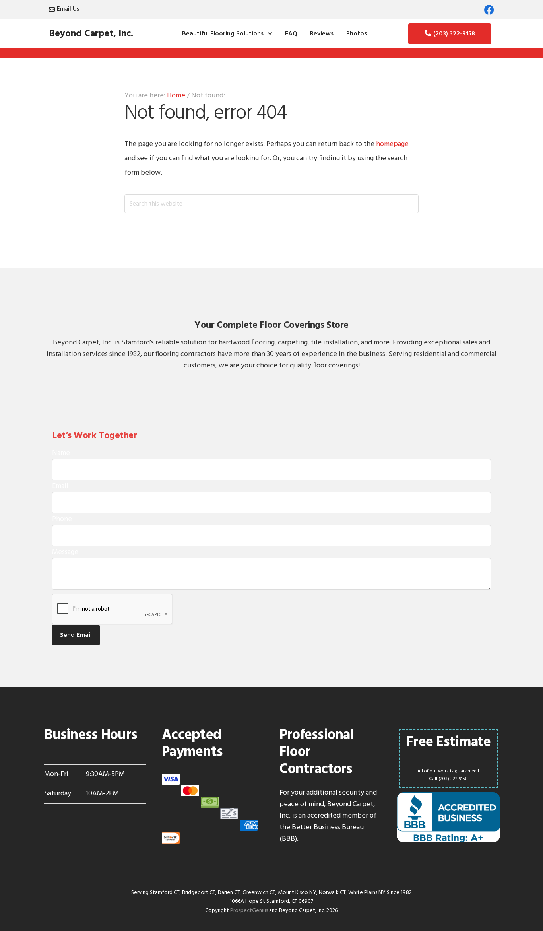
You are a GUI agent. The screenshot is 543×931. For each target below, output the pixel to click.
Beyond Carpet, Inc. (91, 33)
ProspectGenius (249, 910)
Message (65, 552)
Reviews (322, 34)
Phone (62, 519)
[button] (227, 33)
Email (60, 486)
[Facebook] (489, 10)
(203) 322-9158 (454, 34)
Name (61, 453)
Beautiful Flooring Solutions (223, 34)
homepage (392, 144)
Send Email (76, 635)
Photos (356, 34)
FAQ (291, 34)
